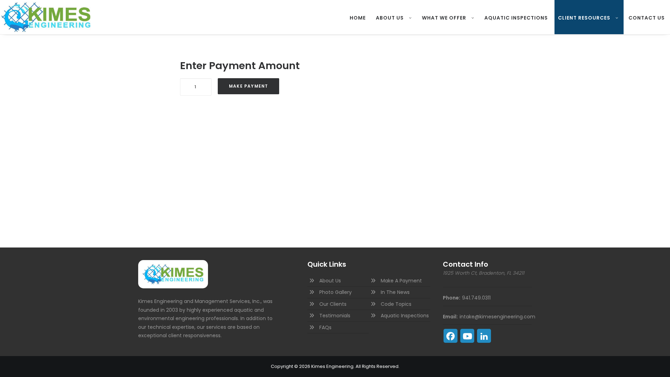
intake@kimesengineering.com (497, 316)
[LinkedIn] (484, 336)
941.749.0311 (476, 297)
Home (358, 17)
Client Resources (584, 17)
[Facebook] (450, 336)
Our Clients (333, 304)
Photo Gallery (335, 292)
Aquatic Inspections (516, 17)
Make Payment (248, 86)
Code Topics (396, 304)
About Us (390, 17)
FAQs (325, 327)
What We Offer (444, 17)
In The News (395, 292)
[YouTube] (467, 336)
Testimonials (334, 315)
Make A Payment (401, 280)
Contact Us (646, 17)
